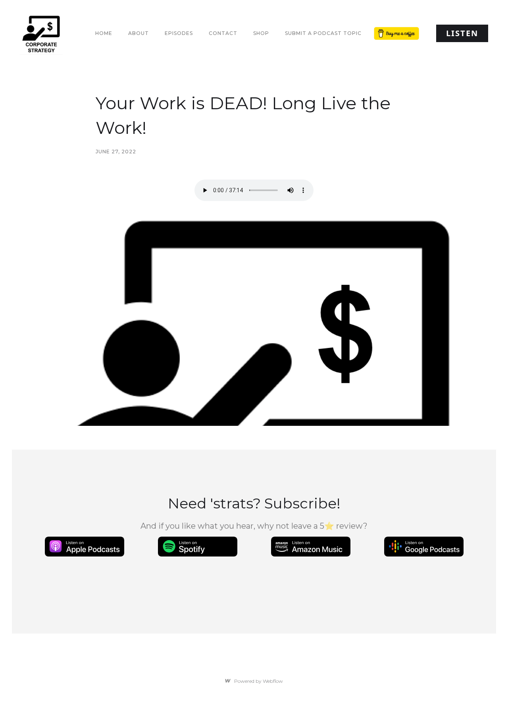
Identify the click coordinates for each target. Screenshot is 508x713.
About (138, 33)
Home (103, 33)
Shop (261, 33)
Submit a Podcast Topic (323, 33)
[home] (41, 33)
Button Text (395, 33)
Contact (223, 33)
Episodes (179, 33)
